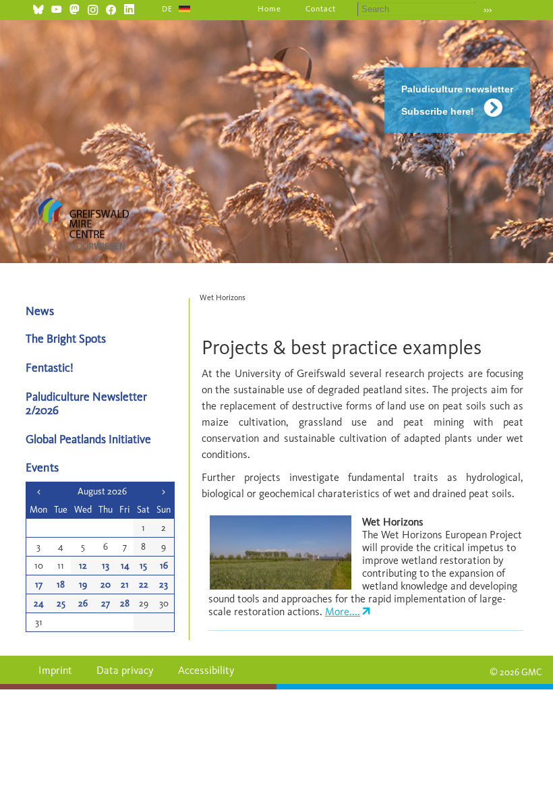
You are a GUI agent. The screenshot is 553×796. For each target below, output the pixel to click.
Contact (320, 8)
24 (39, 603)
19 (83, 584)
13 (105, 565)
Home (269, 8)
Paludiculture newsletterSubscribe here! (457, 100)
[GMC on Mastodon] (74, 7)
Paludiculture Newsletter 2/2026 (86, 402)
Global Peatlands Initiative (88, 439)
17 (38, 584)
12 (83, 565)
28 (124, 603)
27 (105, 603)
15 (143, 565)
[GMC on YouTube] (56, 7)
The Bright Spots (66, 338)
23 (163, 584)
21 (125, 584)
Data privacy (125, 670)
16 (164, 565)
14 (125, 565)
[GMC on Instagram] (92, 7)
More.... (342, 611)
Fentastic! (50, 367)
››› (488, 10)
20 (105, 584)
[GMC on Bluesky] (38, 7)
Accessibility (206, 670)
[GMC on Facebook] (111, 7)
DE (167, 8)
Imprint (55, 670)
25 (61, 603)
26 (83, 603)
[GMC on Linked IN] (129, 7)
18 (61, 584)
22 (143, 584)
